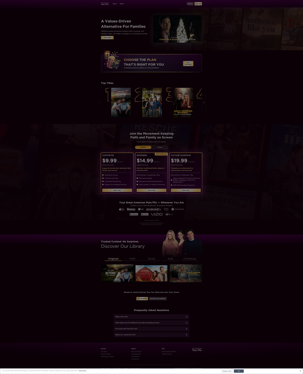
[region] (151, 371)
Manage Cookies (227, 371)
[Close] (300, 371)
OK (239, 371)
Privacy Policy (82, 370)
